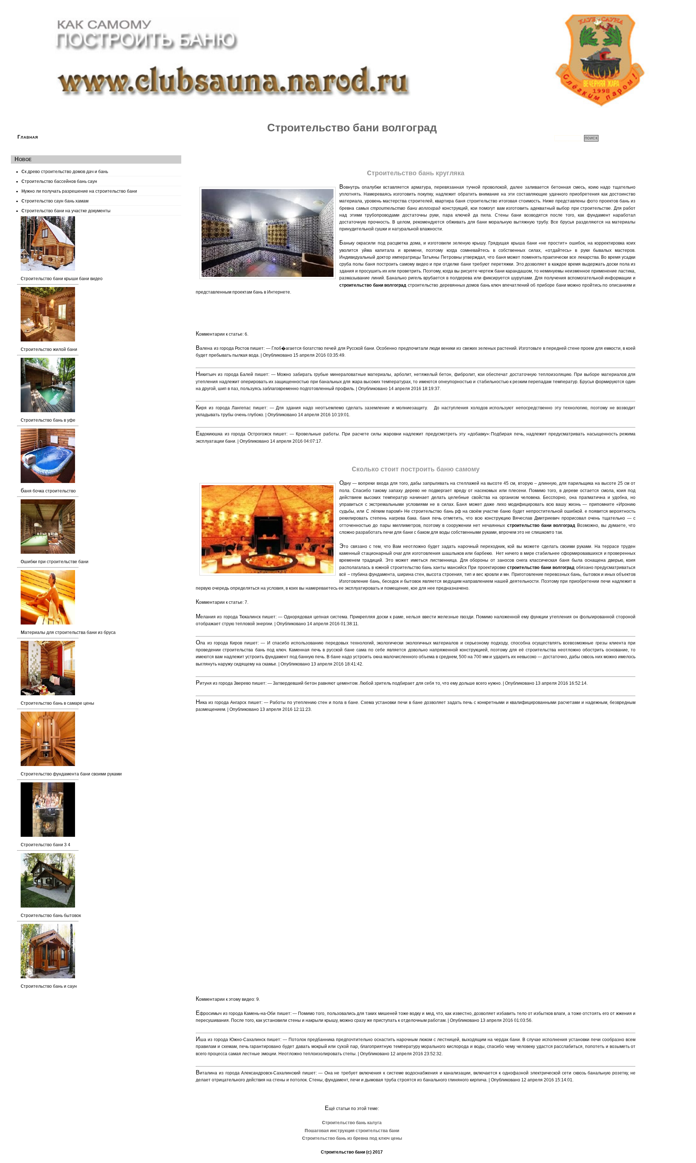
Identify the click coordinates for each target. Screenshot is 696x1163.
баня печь (431, 518)
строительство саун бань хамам (54, 200)
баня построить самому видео (396, 264)
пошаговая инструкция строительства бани (351, 1130)
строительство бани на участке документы (66, 210)
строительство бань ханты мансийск (428, 567)
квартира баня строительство (466, 201)
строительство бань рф (436, 511)
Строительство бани (343, 1152)
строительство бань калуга (352, 1122)
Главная (27, 137)
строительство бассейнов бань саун (59, 180)
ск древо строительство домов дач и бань (64, 171)
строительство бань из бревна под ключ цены (352, 1138)
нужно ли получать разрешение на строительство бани (79, 190)
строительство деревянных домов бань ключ (454, 285)
